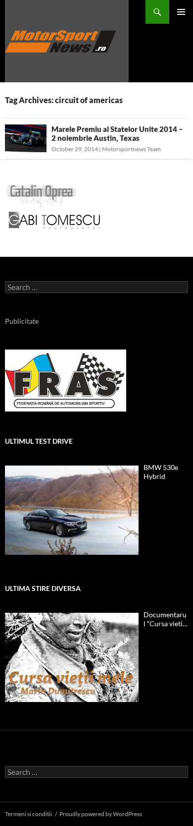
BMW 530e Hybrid (161, 471)
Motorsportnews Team (131, 149)
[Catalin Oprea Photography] (41, 195)
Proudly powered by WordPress (100, 814)
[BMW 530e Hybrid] (72, 510)
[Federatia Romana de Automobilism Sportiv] (65, 379)
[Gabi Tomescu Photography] (54, 220)
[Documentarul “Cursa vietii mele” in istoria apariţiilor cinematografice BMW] (72, 657)
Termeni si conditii (28, 814)
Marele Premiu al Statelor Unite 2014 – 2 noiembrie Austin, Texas (117, 133)
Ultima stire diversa (43, 588)
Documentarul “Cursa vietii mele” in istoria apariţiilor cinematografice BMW (165, 619)
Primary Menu (181, 12)
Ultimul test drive (39, 441)
